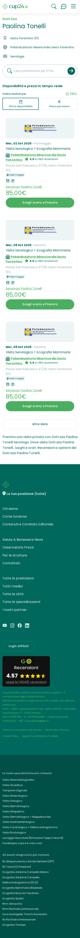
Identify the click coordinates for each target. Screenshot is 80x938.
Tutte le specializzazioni (21, 601)
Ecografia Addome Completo (21, 877)
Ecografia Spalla (13, 898)
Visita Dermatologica (15, 806)
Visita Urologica (12, 801)
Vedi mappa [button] (16, 175)
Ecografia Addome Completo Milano (25, 872)
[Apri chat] (63, 6)
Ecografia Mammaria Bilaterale (22, 888)
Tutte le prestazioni (18, 578)
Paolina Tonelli (31, 187)
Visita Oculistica (12, 785)
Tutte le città (12, 594)
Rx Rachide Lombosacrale (18, 919)
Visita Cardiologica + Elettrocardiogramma (30, 827)
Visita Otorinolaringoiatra (18, 779)
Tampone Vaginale (14, 790)
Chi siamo (10, 508)
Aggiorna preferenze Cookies (40, 736)
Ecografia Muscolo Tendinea (20, 893)
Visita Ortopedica (13, 811)
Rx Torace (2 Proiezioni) (16, 866)
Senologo (13, 187)
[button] (73, 6)
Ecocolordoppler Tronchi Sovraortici (24, 914)
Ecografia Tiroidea (14, 925)
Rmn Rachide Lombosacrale (20, 909)
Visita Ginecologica (14, 795)
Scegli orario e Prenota (40, 202)
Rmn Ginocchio (12, 903)
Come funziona (14, 516)
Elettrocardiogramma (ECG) (20, 882)
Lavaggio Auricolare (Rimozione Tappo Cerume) (32, 838)
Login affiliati (19, 646)
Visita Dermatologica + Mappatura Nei (26, 817)
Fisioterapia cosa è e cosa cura (22, 843)
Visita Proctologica (14, 832)
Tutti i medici (12, 586)
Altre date (40, 424)
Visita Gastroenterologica (18, 822)
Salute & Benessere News (22, 539)
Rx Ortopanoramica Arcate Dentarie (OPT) (28, 861)
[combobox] (33, 71)
